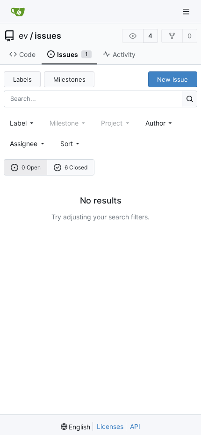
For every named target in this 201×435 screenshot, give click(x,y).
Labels (22, 79)
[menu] (70, 143)
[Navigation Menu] (187, 11)
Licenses (110, 426)
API (135, 426)
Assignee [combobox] (23, 143)
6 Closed (76, 167)
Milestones (69, 79)
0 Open (31, 167)
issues (48, 36)
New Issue (172, 79)
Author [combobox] (155, 123)
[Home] (18, 11)
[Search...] (189, 99)
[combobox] (22, 123)
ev (23, 36)
